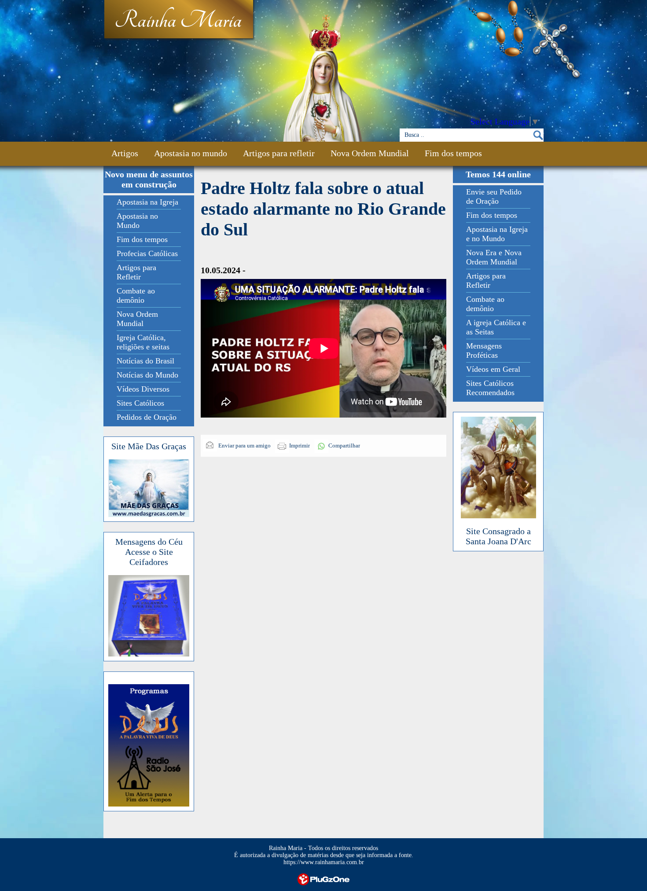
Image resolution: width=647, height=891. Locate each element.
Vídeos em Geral (493, 369)
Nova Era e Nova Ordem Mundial (494, 257)
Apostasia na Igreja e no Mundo (497, 234)
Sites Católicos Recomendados (490, 388)
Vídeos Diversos (143, 389)
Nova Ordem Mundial (370, 153)
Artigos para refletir (279, 153)
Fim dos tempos (453, 153)
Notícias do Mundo (147, 374)
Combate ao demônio (136, 295)
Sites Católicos (140, 403)
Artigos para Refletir (136, 272)
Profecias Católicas (147, 253)
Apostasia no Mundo (137, 221)
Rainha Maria (178, 21)
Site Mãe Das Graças (148, 446)
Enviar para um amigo (244, 445)
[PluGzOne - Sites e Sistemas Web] (323, 878)
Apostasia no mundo (190, 153)
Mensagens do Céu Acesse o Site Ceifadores (149, 552)
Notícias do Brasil (145, 360)
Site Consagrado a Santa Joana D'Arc (498, 536)
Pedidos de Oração (146, 417)
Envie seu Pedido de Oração (494, 196)
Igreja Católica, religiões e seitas (143, 342)
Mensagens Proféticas (484, 350)
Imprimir (299, 445)
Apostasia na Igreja (147, 202)
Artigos (124, 153)
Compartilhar (344, 445)
